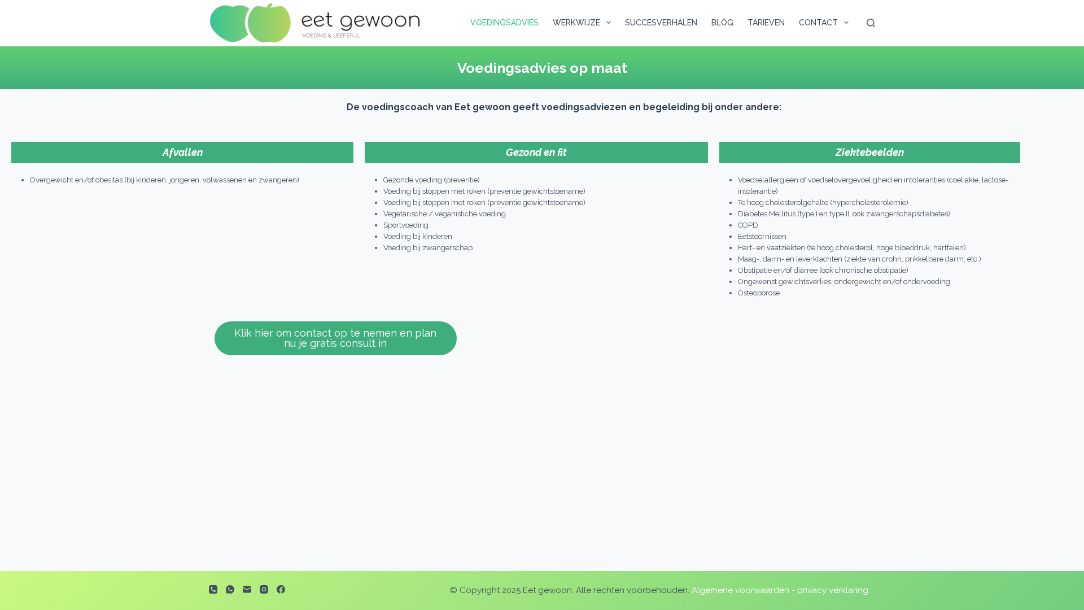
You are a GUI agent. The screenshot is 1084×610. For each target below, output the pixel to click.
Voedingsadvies (504, 22)
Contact (818, 22)
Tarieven (766, 22)
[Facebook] (281, 589)
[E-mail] (247, 589)
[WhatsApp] (230, 589)
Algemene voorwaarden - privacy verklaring (780, 590)
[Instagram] (264, 589)
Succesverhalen (661, 22)
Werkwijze (576, 22)
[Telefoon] (213, 589)
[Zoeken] (871, 23)
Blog (722, 22)
